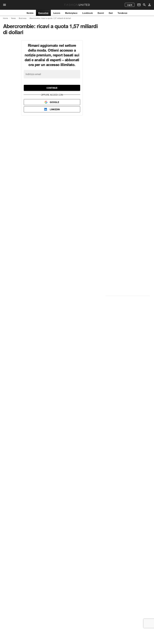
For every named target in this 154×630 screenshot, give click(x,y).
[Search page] (144, 5)
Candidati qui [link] (128, 274)
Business (22, 18)
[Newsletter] (139, 5)
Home (5, 18)
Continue (51, 87)
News (13, 18)
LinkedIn (55, 109)
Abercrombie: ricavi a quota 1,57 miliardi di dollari (50, 18)
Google (54, 102)
